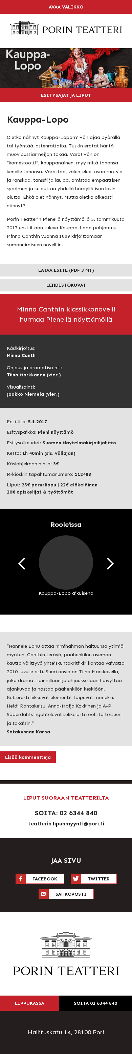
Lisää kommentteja (28, 757)
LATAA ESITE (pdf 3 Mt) (66, 270)
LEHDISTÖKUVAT (66, 285)
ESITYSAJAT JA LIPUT (66, 95)
